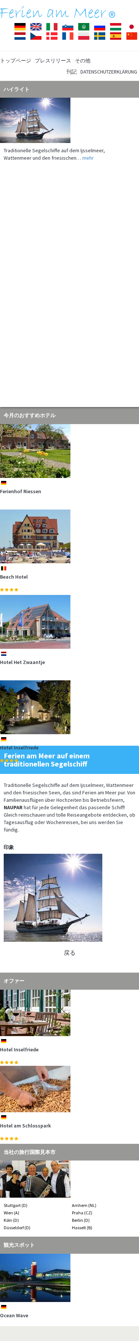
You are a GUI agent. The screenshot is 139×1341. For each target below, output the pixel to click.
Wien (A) (11, 1212)
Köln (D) (11, 1220)
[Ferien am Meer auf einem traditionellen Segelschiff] (69, 120)
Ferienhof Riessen (20, 491)
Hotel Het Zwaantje (22, 662)
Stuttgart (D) (15, 1205)
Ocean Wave (14, 1315)
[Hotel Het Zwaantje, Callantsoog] (69, 622)
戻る (70, 952)
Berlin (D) (81, 1220)
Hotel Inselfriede (19, 747)
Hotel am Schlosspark (25, 1125)
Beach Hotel (14, 576)
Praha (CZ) (82, 1212)
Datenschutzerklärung (108, 71)
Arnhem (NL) (84, 1205)
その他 (82, 60)
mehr (88, 157)
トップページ (15, 60)
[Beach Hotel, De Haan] (69, 536)
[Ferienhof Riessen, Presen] (69, 451)
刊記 (71, 71)
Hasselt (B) (82, 1227)
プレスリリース (53, 60)
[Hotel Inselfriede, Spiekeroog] (69, 707)
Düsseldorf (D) (17, 1227)
